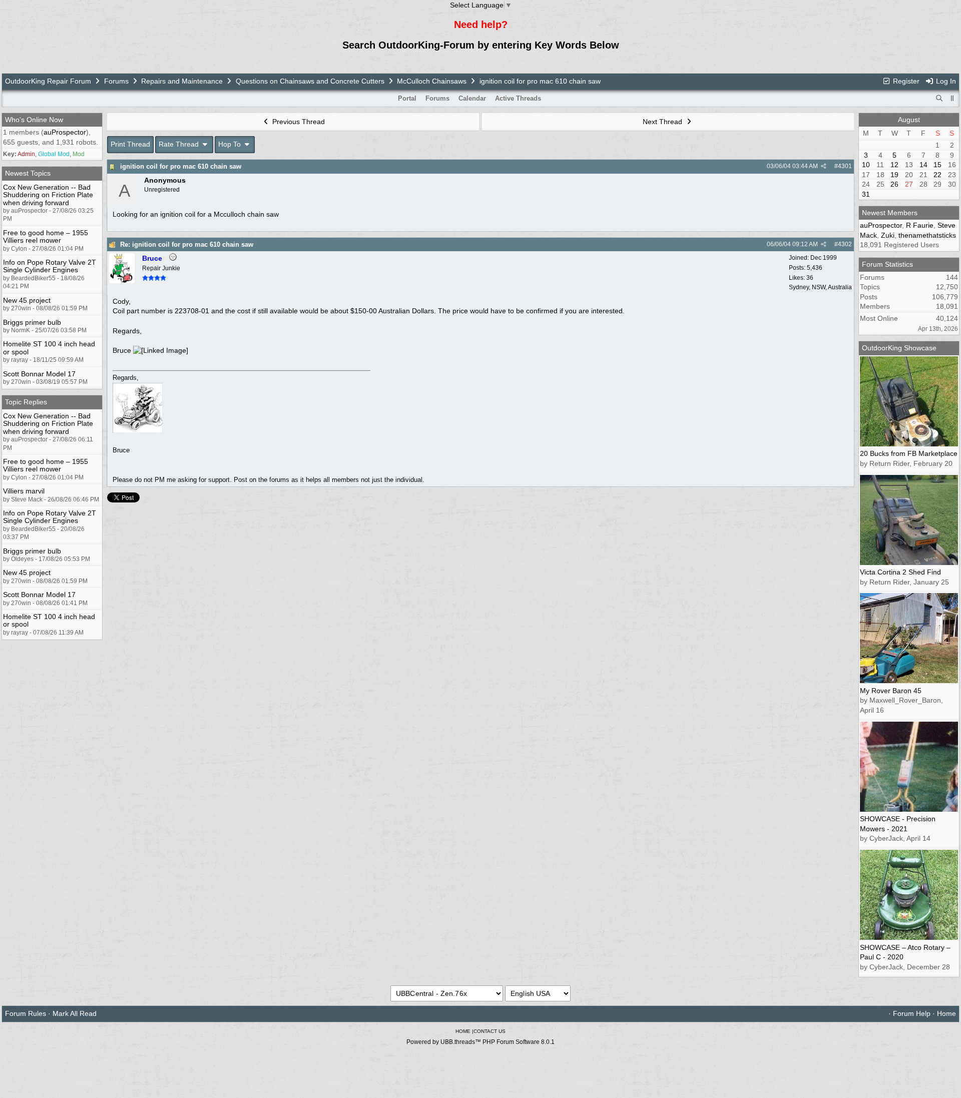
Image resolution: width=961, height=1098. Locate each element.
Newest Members (889, 213)
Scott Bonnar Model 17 (39, 374)
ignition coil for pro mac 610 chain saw (180, 166)
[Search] (939, 99)
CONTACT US (489, 1031)
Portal (407, 98)
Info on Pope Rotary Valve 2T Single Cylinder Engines (49, 266)
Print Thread (130, 144)
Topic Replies (26, 402)
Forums (116, 81)
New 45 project (27, 300)
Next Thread (663, 122)
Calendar (472, 98)
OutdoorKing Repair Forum (48, 81)
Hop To (230, 144)
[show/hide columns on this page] (952, 98)
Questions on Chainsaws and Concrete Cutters (310, 81)
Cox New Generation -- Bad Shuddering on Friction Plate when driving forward (48, 195)
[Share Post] (823, 166)
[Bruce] (122, 281)
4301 (845, 166)
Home (946, 1013)
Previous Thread (297, 122)
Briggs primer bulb (32, 322)
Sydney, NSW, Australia (820, 287)
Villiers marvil (24, 491)
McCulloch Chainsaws (431, 81)
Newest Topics (28, 173)
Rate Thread (180, 144)
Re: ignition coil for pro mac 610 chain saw (186, 244)
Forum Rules (25, 1013)
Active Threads (518, 98)
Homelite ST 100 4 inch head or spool (49, 347)
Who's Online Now (34, 120)
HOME (462, 1031)
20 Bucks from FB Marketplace (908, 453)
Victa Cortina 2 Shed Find (900, 572)
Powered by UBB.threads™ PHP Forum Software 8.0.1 (480, 1041)
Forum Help (911, 1013)
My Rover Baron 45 (890, 691)
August (909, 120)
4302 (845, 244)
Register (905, 81)
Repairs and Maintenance (182, 81)
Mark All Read (75, 1013)
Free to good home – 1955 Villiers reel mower (45, 236)
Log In (945, 81)
